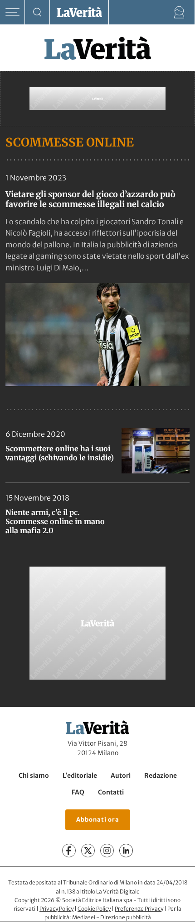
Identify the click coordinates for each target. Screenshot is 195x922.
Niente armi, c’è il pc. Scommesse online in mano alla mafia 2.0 (55, 521)
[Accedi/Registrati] (179, 12)
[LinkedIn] (126, 851)
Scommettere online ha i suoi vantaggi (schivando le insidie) (59, 453)
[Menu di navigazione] (12, 12)
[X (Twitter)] (88, 851)
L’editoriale (80, 775)
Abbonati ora (97, 819)
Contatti (111, 792)
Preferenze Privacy (139, 908)
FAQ (78, 792)
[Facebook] (69, 851)
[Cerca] (37, 12)
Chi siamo (34, 775)
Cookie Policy (94, 908)
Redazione (160, 775)
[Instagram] (107, 851)
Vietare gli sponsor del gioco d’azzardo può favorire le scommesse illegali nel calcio (90, 199)
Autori (121, 775)
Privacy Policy (56, 908)
